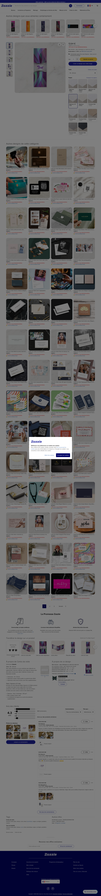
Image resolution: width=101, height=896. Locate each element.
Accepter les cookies (63, 455)
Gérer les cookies (49, 455)
